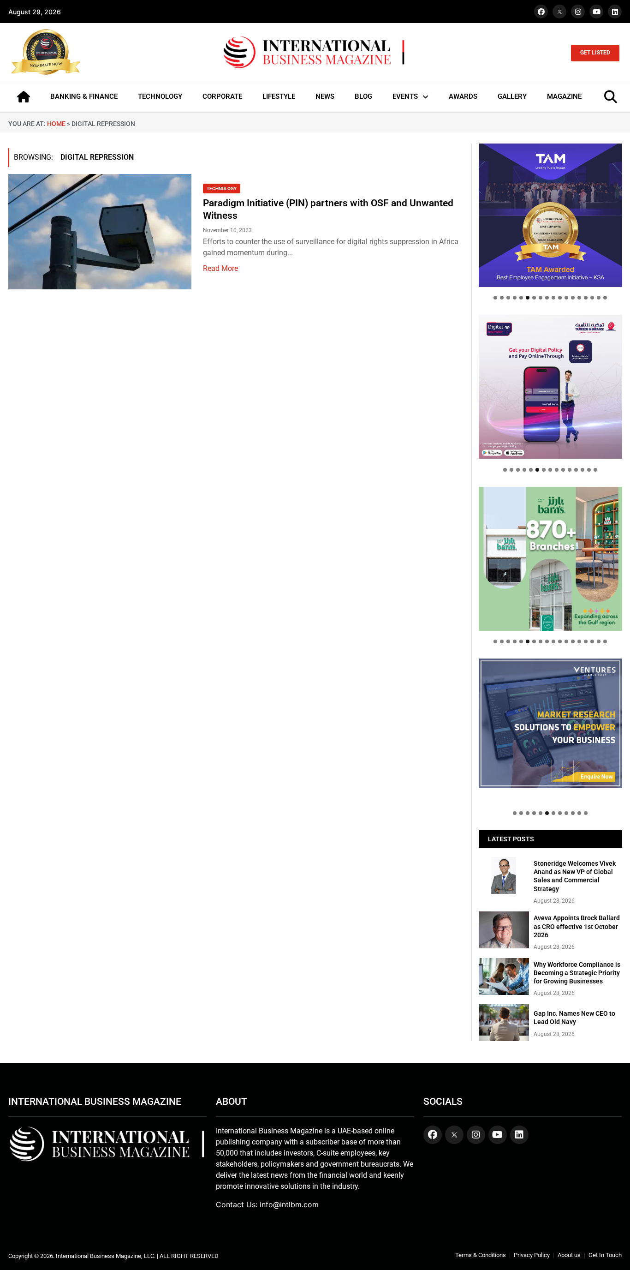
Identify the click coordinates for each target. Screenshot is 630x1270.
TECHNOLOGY (160, 96)
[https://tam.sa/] (550, 215)
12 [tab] (566, 298)
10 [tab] (553, 298)
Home (56, 123)
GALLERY (512, 96)
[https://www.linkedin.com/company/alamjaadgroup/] (550, 558)
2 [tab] (502, 298)
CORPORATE (222, 96)
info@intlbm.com (289, 1204)
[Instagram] (578, 11)
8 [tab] (540, 298)
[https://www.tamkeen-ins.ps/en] (550, 386)
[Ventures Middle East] (550, 723)
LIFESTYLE (278, 96)
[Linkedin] (615, 11)
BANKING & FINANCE (84, 96)
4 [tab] (515, 298)
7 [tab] (534, 298)
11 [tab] (560, 298)
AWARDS (463, 96)
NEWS (324, 96)
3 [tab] (508, 298)
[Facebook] (541, 11)
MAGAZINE (564, 96)
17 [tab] (598, 298)
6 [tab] (527, 298)
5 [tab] (521, 298)
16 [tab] (592, 298)
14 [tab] (579, 298)
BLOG (363, 96)
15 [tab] (586, 298)
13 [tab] (573, 298)
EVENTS (405, 96)
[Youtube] (596, 11)
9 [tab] (547, 298)
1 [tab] (495, 298)
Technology (222, 188)
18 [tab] (605, 298)
